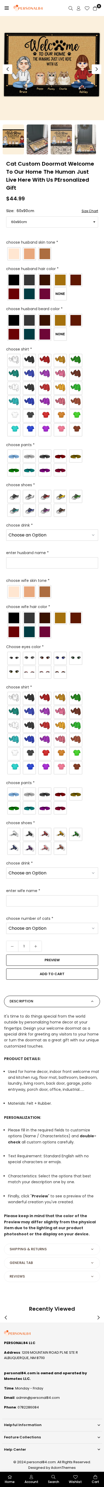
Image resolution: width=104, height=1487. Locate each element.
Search (53, 1482)
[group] (52, 68)
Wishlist (75, 1482)
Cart (95, 1482)
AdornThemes (63, 1467)
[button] (7, 8)
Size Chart (90, 211)
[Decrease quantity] (12, 946)
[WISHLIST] (87, 8)
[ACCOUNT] (79, 8)
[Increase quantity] (36, 946)
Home (10, 1482)
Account (31, 1482)
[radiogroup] (52, 254)
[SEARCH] (71, 8)
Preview (52, 960)
